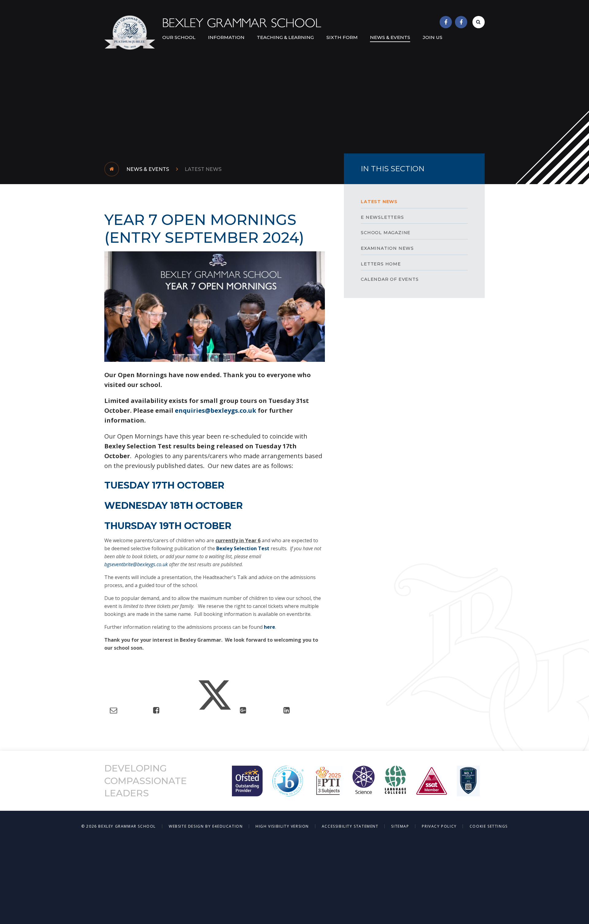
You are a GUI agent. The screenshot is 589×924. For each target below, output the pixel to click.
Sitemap (400, 826)
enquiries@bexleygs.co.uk (216, 410)
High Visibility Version (282, 826)
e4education (227, 826)
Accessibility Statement (350, 826)
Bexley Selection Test (242, 548)
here (269, 627)
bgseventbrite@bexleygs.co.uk (136, 564)
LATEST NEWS (203, 169)
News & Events (147, 169)
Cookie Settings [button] (489, 826)
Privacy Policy (439, 826)
